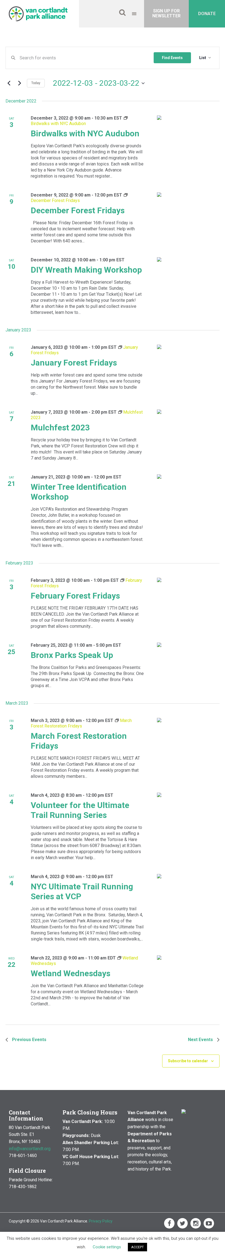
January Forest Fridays (74, 362)
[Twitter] (182, 1223)
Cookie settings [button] (107, 1246)
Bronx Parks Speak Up (72, 655)
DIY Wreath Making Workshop (86, 270)
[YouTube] (209, 1223)
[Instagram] (195, 1223)
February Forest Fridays (75, 596)
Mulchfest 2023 (60, 427)
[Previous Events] (8, 83)
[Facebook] (169, 1223)
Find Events (172, 58)
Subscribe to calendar (188, 1061)
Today (35, 83)
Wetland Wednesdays (70, 973)
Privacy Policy (101, 1221)
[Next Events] (19, 83)
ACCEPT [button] (137, 1247)
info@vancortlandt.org (29, 1148)
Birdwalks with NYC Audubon (85, 133)
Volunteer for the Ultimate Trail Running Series (80, 810)
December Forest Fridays (78, 210)
